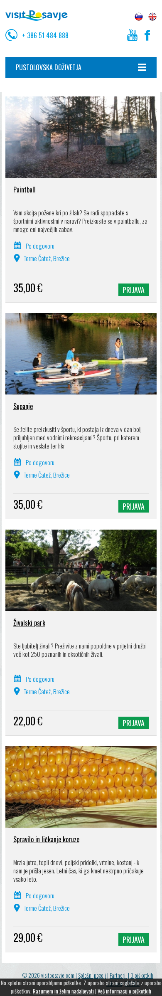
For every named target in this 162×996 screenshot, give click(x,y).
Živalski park (29, 623)
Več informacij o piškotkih (124, 991)
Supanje (23, 406)
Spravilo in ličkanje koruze (46, 839)
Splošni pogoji (92, 975)
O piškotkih (141, 975)
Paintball (24, 190)
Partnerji (118, 975)
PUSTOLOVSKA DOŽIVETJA (48, 67)
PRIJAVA (134, 289)
